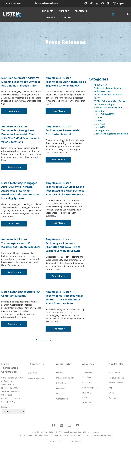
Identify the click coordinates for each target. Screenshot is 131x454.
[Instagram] (97, 3)
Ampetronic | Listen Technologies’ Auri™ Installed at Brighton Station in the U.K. (66, 81)
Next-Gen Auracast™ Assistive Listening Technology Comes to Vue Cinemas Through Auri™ (20, 81)
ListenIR (98, 117)
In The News (61, 383)
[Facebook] (86, 3)
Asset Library (114, 372)
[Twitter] (91, 3)
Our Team (60, 388)
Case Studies (87, 382)
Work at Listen (62, 399)
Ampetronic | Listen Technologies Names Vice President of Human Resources (20, 243)
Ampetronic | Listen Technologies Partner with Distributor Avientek (62, 130)
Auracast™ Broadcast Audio (108, 94)
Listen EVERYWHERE (104, 114)
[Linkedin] (108, 3)
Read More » (14, 110)
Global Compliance (90, 387)
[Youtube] (103, 3)
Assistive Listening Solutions (108, 88)
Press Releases (62, 393)
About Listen (100, 84)
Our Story (60, 372)
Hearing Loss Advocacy (87, 395)
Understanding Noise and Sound (111, 133)
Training (112, 398)
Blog (110, 387)
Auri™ (97, 97)
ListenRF (98, 120)
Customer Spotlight (104, 104)
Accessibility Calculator (87, 374)
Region (4, 407)
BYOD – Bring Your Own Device (109, 101)
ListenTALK (99, 123)
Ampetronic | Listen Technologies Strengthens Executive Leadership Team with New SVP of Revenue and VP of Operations (20, 134)
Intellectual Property (65, 378)
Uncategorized (101, 130)
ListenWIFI (99, 127)
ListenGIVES (87, 402)
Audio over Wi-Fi (102, 91)
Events (111, 393)
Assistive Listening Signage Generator (117, 380)
